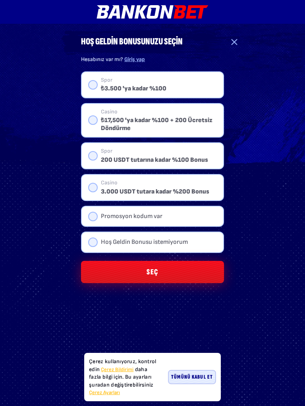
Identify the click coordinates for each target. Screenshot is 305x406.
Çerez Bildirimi (117, 369)
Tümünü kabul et (192, 376)
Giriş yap (134, 59)
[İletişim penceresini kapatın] (234, 42)
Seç (152, 272)
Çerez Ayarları (104, 393)
